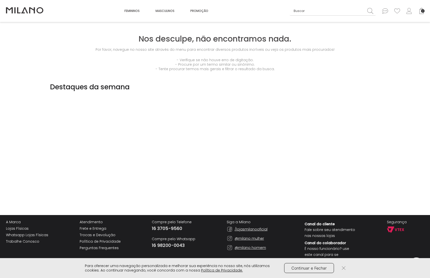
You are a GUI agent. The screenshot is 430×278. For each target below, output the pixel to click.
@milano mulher (249, 238)
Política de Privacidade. (222, 270)
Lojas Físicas (17, 228)
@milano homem (250, 247)
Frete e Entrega (93, 228)
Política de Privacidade (100, 241)
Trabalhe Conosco (22, 241)
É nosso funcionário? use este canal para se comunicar (327, 254)
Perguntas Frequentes (99, 248)
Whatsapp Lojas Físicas (27, 235)
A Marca (13, 222)
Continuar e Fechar (309, 268)
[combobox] (333, 11)
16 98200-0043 (168, 245)
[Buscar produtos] (371, 10)
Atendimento (91, 222)
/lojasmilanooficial (251, 229)
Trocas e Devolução (97, 235)
